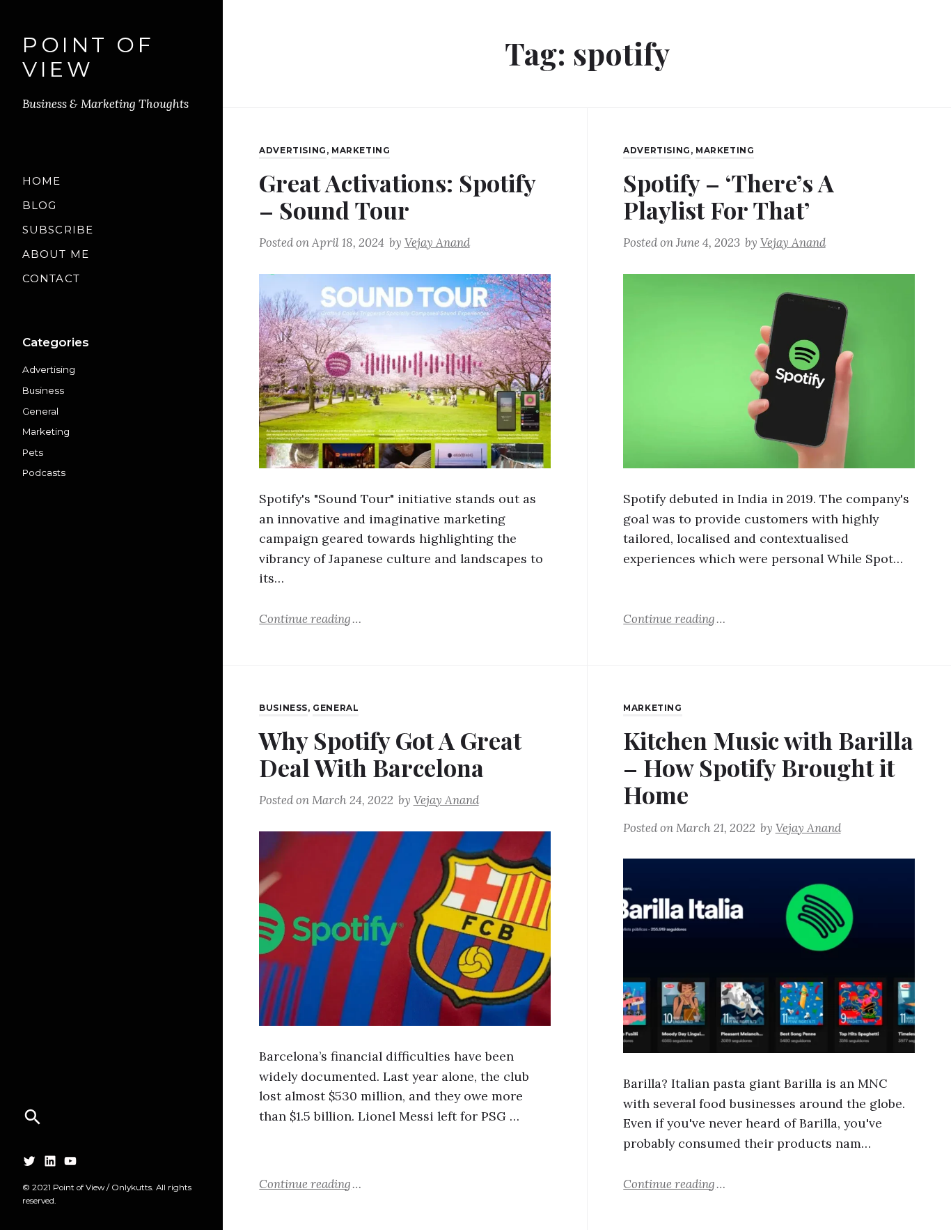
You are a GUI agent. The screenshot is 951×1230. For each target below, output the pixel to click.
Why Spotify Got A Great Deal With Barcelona (390, 753)
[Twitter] (29, 1161)
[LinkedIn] (50, 1161)
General (40, 411)
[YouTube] (70, 1161)
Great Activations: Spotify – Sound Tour (397, 196)
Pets (32, 452)
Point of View (88, 57)
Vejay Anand (437, 242)
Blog (39, 205)
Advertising (48, 369)
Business (43, 390)
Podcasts (43, 472)
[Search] (32, 1117)
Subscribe (57, 229)
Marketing (46, 431)
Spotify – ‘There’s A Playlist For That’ (728, 196)
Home (41, 180)
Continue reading (310, 618)
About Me (55, 254)
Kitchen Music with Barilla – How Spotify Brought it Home (768, 767)
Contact (51, 278)
